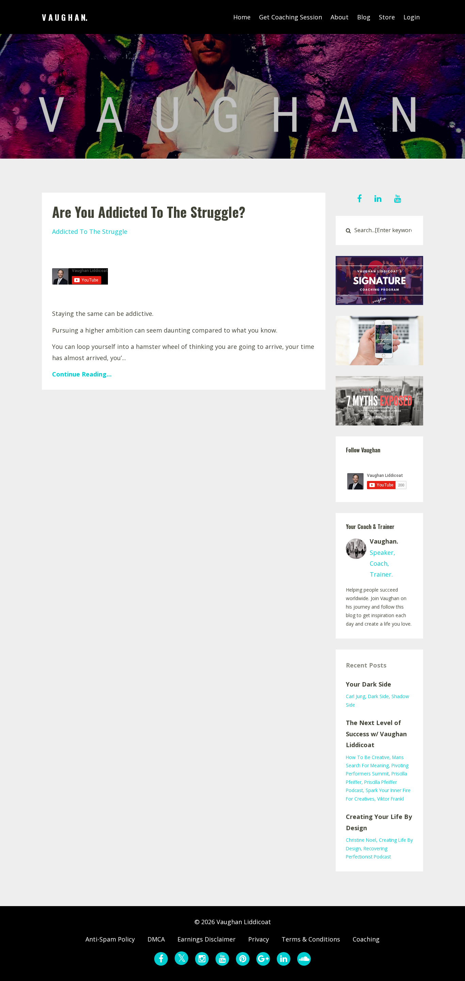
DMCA (156, 939)
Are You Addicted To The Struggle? (148, 212)
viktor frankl (390, 798)
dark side (378, 696)
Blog (363, 17)
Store (387, 17)
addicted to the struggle (89, 231)
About (340, 17)
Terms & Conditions (311, 939)
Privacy (258, 939)
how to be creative (367, 757)
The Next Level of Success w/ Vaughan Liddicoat (376, 734)
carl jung (355, 696)
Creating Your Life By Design (379, 822)
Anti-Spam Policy (110, 939)
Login (411, 17)
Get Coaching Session (290, 17)
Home (242, 17)
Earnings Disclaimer (206, 939)
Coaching (366, 939)
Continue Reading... (82, 374)
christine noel (361, 840)
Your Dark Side (368, 684)
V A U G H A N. (64, 17)
